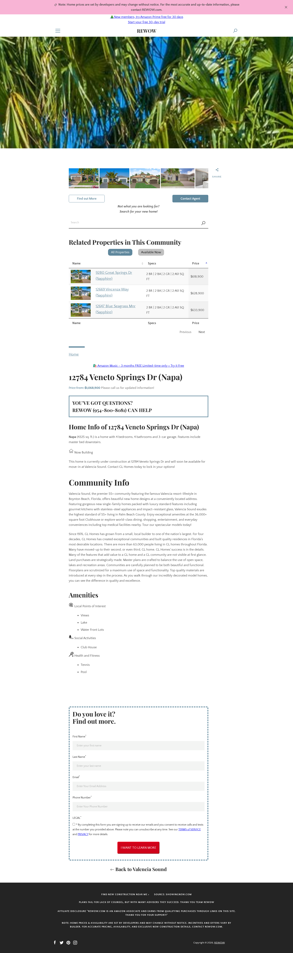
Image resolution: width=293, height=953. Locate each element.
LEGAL (77, 817)
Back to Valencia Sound (140, 869)
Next (202, 332)
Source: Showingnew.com (173, 894)
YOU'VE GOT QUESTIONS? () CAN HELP (112, 406)
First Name (79, 736)
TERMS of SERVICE (189, 829)
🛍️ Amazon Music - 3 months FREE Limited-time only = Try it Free (138, 366)
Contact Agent (190, 198)
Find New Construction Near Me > (125, 894)
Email (76, 777)
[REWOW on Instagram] (75, 942)
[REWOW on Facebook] (55, 942)
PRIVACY (83, 834)
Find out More (86, 198)
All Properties (120, 252)
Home (74, 354)
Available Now (151, 252)
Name (76, 263)
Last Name (79, 756)
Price (195, 263)
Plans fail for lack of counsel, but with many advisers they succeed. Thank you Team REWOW (146, 902)
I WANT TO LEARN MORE (138, 848)
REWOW (146, 31)
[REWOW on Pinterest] (68, 942)
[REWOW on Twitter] (62, 942)
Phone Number (82, 797)
